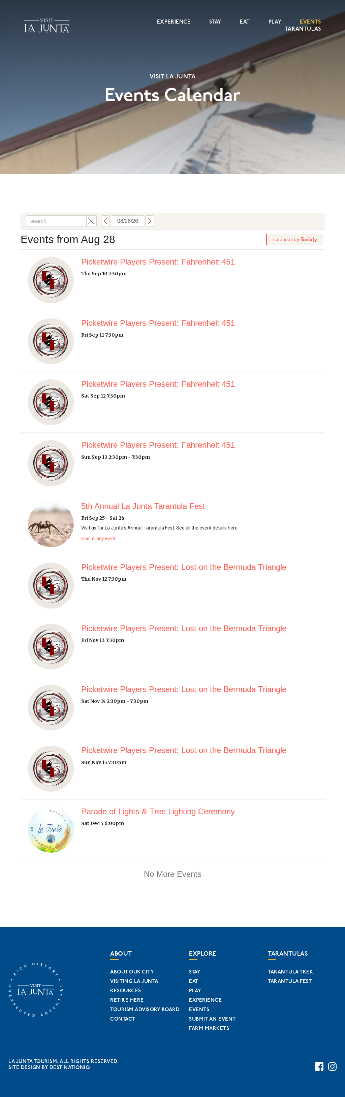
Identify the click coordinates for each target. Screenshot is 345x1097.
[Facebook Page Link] (319, 1066)
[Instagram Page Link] (332, 1066)
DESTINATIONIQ (70, 1067)
